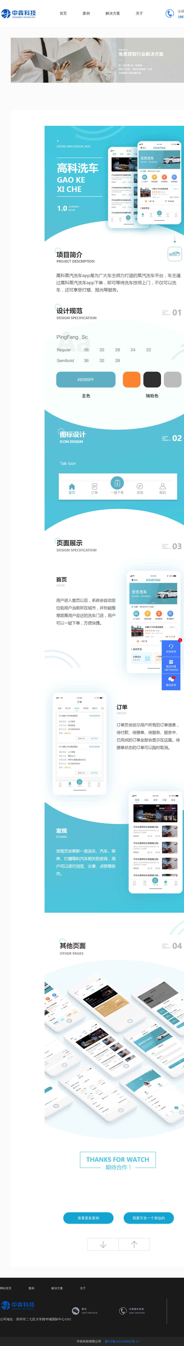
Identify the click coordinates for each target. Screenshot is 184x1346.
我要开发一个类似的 (149, 1218)
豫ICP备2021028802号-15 (122, 1341)
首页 (63, 13)
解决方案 (113, 13)
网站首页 (6, 1288)
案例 (86, 13)
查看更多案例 (88, 1218)
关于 (139, 13)
